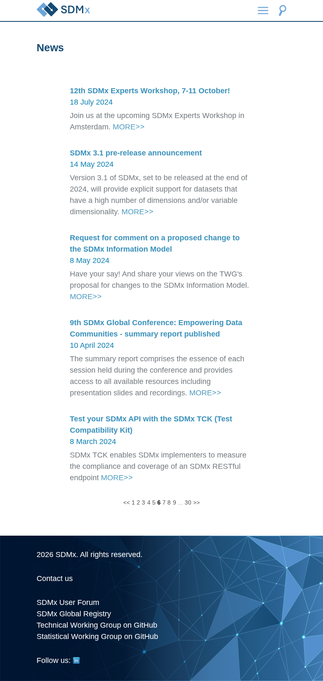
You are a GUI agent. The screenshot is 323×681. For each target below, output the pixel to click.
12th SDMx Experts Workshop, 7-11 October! (150, 91)
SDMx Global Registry (74, 614)
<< (126, 502)
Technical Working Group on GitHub (97, 625)
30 (188, 502)
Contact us (55, 578)
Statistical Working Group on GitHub (97, 636)
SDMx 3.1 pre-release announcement (136, 153)
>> (196, 502)
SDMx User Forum (68, 602)
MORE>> (129, 127)
